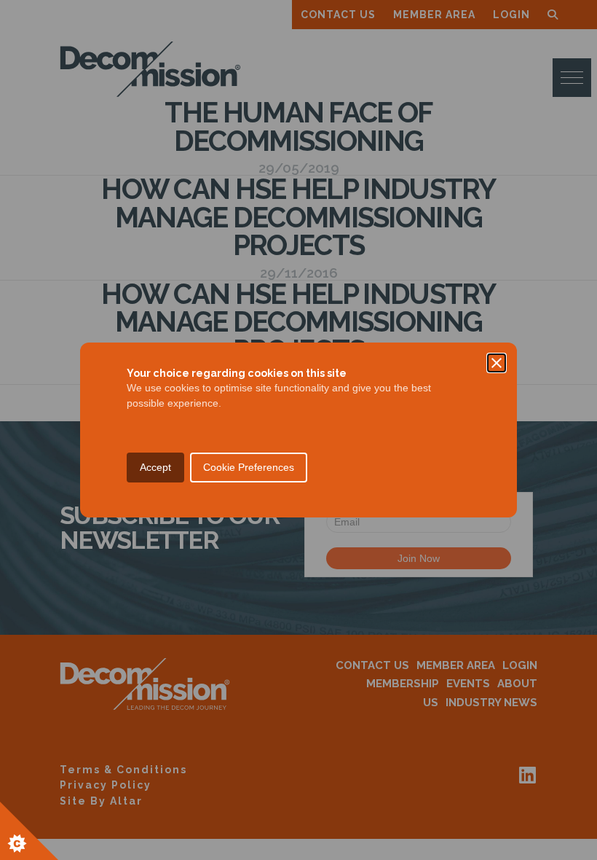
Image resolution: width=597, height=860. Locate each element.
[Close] (496, 363)
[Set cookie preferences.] (29, 831)
